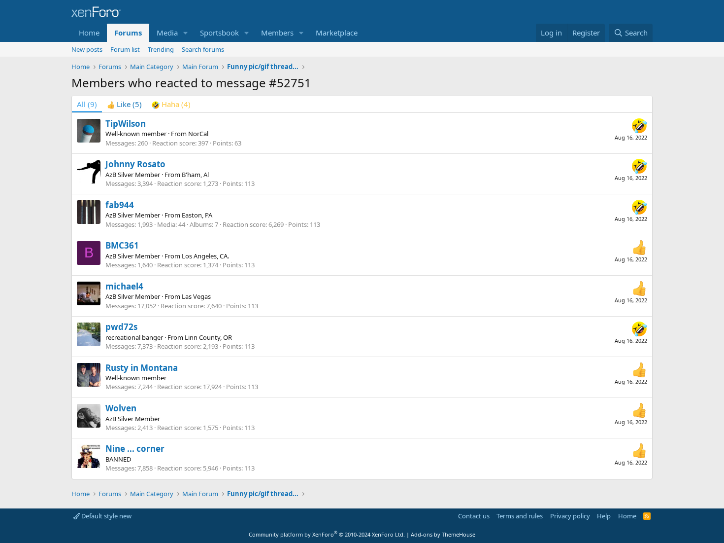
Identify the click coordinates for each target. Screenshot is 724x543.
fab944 (119, 205)
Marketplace (337, 32)
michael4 (124, 286)
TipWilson (125, 123)
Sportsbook (219, 32)
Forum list (125, 49)
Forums (128, 32)
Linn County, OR (208, 337)
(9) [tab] (87, 104)
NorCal (198, 133)
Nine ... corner (135, 448)
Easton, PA (197, 215)
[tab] (124, 104)
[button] (186, 33)
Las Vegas (196, 296)
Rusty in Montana (141, 367)
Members (277, 32)
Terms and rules (519, 515)
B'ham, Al (195, 174)
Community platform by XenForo (327, 534)
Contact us (474, 515)
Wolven (120, 408)
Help (604, 515)
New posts (86, 49)
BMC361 (122, 245)
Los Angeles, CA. (205, 256)
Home (89, 32)
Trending (161, 49)
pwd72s (121, 326)
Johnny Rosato (135, 164)
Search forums (203, 49)
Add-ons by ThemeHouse (443, 534)
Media (167, 32)
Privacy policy (570, 515)
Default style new (106, 515)
